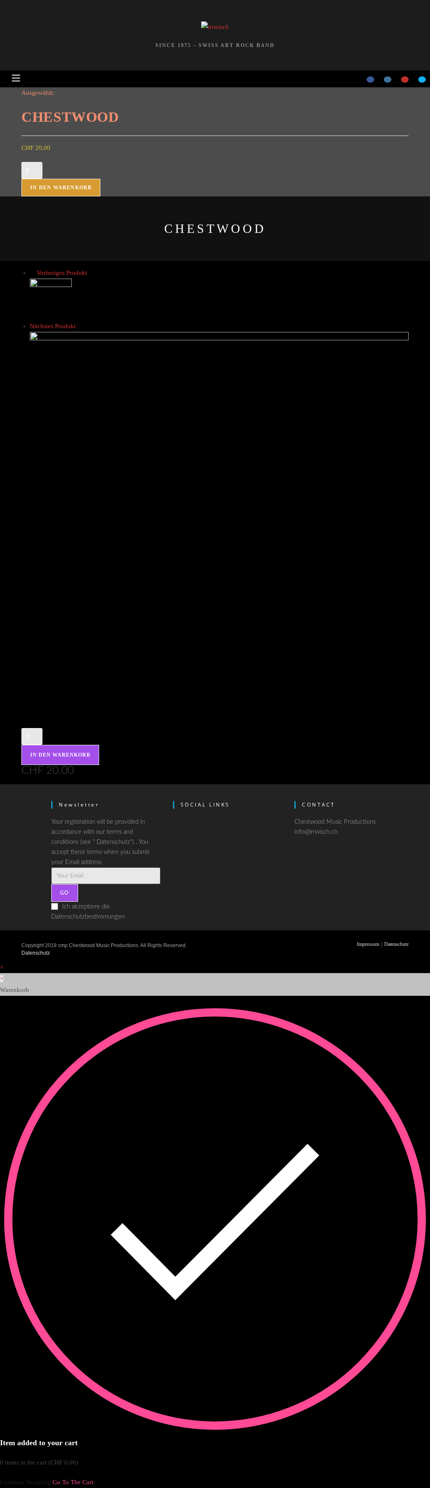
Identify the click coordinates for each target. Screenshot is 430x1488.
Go (64, 892)
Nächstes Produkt (53, 326)
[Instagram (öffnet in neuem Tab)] (387, 79)
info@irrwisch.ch (316, 832)
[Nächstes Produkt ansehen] (79, 326)
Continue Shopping (25, 1482)
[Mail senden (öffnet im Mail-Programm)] (422, 79)
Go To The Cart (72, 1482)
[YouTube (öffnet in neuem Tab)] (405, 79)
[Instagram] (176, 848)
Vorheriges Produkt (62, 272)
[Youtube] (176, 869)
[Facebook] (176, 827)
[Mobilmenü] (16, 78)
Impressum (368, 944)
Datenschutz (396, 944)
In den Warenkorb (61, 188)
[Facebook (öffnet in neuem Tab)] (370, 79)
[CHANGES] (219, 520)
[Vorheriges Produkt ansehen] (32, 272)
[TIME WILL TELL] (51, 298)
